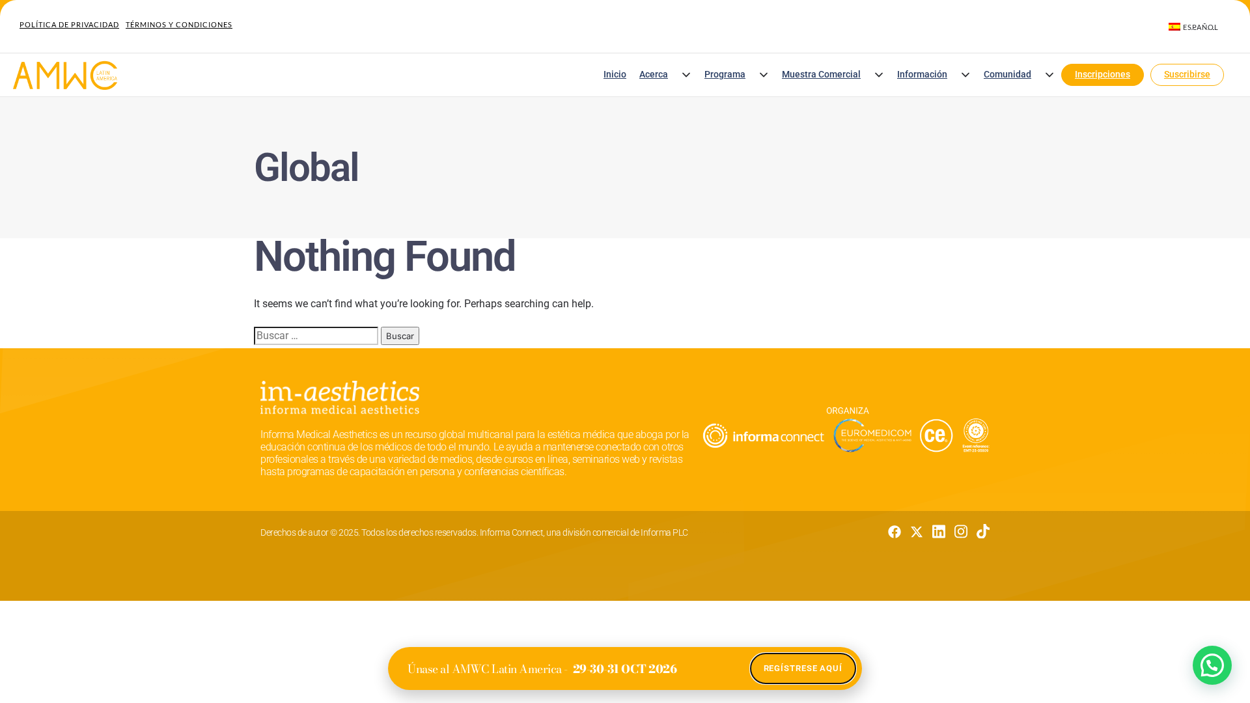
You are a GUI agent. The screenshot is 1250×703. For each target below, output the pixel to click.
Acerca (653, 74)
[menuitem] (1193, 26)
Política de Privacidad (69, 24)
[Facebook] (894, 531)
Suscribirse (1187, 74)
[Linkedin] (938, 531)
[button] (686, 75)
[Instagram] (960, 531)
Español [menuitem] (1201, 27)
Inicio (615, 74)
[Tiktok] (983, 531)
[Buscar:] (316, 336)
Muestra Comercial (821, 74)
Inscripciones (1102, 74)
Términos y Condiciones (179, 24)
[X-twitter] (916, 531)
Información (922, 74)
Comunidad (1007, 74)
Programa (724, 74)
